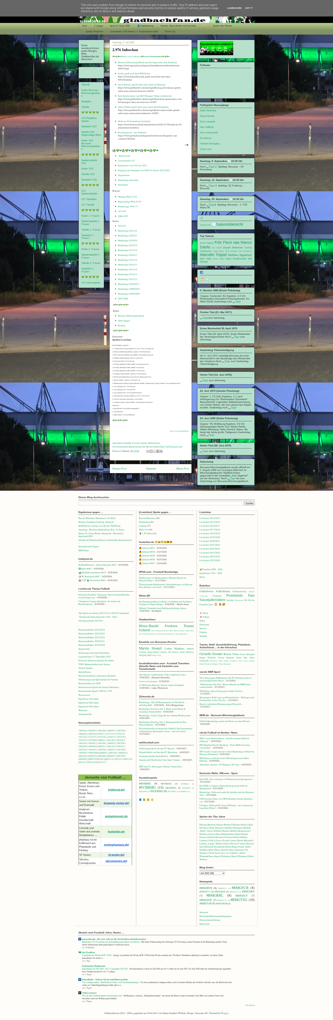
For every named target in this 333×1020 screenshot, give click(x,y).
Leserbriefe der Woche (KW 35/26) (97, 955)
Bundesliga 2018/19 (127, 245)
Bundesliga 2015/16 (127, 259)
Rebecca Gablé (155, 634)
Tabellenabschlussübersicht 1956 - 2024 (98, 616)
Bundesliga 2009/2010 (129, 288)
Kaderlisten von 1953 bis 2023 (132, 165)
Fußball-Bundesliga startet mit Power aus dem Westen (224, 721)
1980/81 (101, 740)
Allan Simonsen (236, 849)
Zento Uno (206, 149)
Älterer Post (182, 468)
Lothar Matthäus (175, 648)
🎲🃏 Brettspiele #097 (89, 576)
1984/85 (92, 743)
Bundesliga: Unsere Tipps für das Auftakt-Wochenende (164, 715)
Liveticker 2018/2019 (209, 533)
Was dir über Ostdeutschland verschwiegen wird (102, 995)
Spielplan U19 (89, 179)
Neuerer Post (119, 468)
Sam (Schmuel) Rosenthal (211, 846)
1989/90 (92, 746)
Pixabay (122, 325)
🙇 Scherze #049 (147, 555)
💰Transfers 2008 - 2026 (211, 569)
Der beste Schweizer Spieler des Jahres (96, 660)
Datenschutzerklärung (209, 919)
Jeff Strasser (173, 652)
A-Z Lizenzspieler (90, 282)
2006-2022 (123, 216)
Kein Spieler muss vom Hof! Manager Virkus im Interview (145, 95)
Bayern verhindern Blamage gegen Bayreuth (220, 704)
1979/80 (92, 740)
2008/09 (82, 759)
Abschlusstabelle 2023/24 (90, 620)
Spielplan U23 (89, 126)
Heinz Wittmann (239, 856)
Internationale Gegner (88, 546)
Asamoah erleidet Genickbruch (153, 756)
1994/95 (92, 749)
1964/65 (92, 730)
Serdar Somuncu (168, 634)
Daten (202, 576)
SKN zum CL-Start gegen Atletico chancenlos (160, 766)
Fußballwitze (206, 591)
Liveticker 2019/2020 (209, 537)
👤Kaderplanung (145, 25)
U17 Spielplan (89, 199)
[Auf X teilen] (154, 451)
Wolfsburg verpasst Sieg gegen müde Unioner (220, 690)
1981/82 (110, 740)
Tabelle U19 (87, 174)
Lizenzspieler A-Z (126, 160)
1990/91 (101, 746)
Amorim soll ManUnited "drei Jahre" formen (159, 759)
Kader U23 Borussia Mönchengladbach (90, 144)
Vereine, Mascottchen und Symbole (178, 25)
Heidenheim (144, 521)
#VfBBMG (183, 791)
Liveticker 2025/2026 (209, 560)
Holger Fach (156, 655)
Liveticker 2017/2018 (209, 529)
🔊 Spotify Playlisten (92, 31)
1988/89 (82, 746)
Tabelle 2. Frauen (91, 263)
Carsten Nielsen (245, 843)
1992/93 (120, 746)
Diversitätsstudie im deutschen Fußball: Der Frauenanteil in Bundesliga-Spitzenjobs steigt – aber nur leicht (165, 730)
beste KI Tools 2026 (120, 25)
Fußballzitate (223, 591)
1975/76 (101, 736)
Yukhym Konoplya (210, 143)
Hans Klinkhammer (225, 834)
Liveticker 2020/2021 (209, 541)
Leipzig (142, 525)
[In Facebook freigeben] (158, 451)
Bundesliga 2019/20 (127, 240)
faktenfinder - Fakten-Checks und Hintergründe (105, 979)
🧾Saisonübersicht (227, 224)
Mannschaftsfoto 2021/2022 (91, 637)
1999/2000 (93, 752)
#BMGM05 (248, 891)
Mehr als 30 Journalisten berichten (134, 121)
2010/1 (100, 759)
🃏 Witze (203, 613)
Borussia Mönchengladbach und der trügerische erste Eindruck (147, 62)
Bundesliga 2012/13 (127, 274)
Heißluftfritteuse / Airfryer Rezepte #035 (97, 564)
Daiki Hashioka (208, 110)
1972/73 (120, 733)
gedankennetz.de (116, 816)
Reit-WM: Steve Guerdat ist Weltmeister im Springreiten (225, 779)
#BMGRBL (214, 895)
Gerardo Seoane (210, 653)
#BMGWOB (221, 903)
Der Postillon (88, 952)
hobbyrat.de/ (116, 789)
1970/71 (101, 733)
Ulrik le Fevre (215, 840)
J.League (98, 25)
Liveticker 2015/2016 (209, 521)
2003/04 (82, 755)
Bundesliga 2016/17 (127, 255)
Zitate (210, 604)
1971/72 (110, 733)
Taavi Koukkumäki (236, 258)
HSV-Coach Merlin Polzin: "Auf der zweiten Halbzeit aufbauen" (224, 740)
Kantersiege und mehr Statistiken (93, 652)
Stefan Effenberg (187, 652)
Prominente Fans (240, 595)
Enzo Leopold (207, 121)
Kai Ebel (169, 630)
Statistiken (123, 184)
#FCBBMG (147, 787)
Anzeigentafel (85, 714)
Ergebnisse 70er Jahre (88, 698)
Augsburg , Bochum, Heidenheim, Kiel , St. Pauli (101, 529)
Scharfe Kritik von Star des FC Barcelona (158, 752)
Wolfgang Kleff (145, 655)
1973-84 (122, 211)
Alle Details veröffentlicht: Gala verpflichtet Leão (162, 674)
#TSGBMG (172, 791)
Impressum (204, 923)
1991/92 (110, 746)
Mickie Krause (179, 630)
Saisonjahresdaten (212, 599)
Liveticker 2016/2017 (209, 525)
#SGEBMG (156, 791)
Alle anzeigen (250, 1005)
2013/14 (129, 759)
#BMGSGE (205, 900)
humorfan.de (116, 831)
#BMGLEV (234, 892)
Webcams (82, 710)
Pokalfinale (216, 595)
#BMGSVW (222, 900)
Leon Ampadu (231, 251)
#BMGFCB (240, 887)
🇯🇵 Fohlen (204, 616)
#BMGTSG (238, 899)
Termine (203, 635)
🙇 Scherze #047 (147, 563)
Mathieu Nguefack (240, 255)
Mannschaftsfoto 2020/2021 (91, 641)
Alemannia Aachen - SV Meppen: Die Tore (219, 764)
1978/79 (82, 740)
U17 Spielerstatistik (89, 192)
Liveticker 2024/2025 (209, 556)
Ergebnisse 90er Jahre (88, 706)
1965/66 (101, 730)
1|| (105, 759)
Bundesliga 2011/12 (127, 279)
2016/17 (101, 762)
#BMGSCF (241, 895)
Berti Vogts (226, 853)
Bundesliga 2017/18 (127, 250)
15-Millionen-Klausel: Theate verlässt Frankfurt (161, 685)
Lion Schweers (245, 251)
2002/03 (122, 752)
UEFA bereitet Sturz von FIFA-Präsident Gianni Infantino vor (226, 800)
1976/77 (111, 736)
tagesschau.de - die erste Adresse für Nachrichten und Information (114, 939)
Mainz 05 (143, 529)
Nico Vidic (206, 258)
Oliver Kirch (244, 661)
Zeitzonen (204, 624)
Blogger (224, 1013)
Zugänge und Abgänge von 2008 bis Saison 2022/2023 (144, 170)
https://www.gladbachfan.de (179, 431)
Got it (249, 8)
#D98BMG (185, 784)
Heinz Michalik (245, 840)
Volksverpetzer (89, 992)
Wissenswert (84, 694)
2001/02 (113, 752)
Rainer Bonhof (224, 824)
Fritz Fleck (223, 242)
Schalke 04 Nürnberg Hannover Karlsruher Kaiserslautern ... (105, 541)
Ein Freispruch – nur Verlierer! (132, 132)
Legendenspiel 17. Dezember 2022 (94, 656)
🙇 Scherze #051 (147, 547)
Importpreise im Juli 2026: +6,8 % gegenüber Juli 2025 (105, 968)
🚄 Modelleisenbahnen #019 (92, 572)
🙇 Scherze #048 (147, 559)
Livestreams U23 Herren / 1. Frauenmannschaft (134, 31)
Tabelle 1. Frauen (91, 229)
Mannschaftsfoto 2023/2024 (91, 629)
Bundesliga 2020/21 (127, 235)
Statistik (85, 84)
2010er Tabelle (85, 668)
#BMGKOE (220, 891)
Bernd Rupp (231, 846)
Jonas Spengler (247, 654)
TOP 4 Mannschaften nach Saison (94, 664)
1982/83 (120, 740)
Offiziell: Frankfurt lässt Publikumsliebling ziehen (162, 608)
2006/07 (111, 755)
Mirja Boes (190, 630)
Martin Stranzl (150, 648)
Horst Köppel (242, 834)
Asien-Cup (170, 31)
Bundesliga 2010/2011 (129, 284)
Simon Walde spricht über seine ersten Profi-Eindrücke (143, 106)
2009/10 (92, 759)
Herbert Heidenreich (239, 830)
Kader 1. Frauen (90, 215)
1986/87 (111, 743)
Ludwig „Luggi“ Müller (210, 843)
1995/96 (101, 749)
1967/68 (121, 730)
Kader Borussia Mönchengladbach (90, 93)
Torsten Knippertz (226, 657)
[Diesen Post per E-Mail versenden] (148, 451)
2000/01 (103, 752)
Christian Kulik (231, 837)
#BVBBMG (166, 783)
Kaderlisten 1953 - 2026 (210, 573)
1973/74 (82, 736)
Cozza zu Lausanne (148, 681)
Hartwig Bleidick (207, 824)
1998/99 (82, 752)
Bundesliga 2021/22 (127, 230)
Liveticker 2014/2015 (209, 518)
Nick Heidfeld (144, 634)
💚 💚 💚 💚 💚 (90, 112)
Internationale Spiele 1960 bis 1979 (95, 690)
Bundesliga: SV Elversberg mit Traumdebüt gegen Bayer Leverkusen (111, 941)
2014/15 (83, 762)
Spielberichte (205, 225)
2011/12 (110, 759)
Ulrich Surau (214, 852)
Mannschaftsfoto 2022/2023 (91, 633)
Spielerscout (124, 155)
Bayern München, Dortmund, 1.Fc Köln (97, 518)
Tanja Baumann (225, 664)
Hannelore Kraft (216, 661)
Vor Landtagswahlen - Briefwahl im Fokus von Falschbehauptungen (110, 982)
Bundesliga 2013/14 (127, 269)
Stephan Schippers (212, 664)
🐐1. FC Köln (145, 533)
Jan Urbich (217, 248)
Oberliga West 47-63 (127, 196)
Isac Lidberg (207, 126)
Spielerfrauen (84, 671)
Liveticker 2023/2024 (209, 552)
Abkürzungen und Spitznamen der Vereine (98, 679)
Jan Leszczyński (209, 132)
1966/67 (111, 730)
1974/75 (92, 736)
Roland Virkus (231, 654)
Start (84, 25)
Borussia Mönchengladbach (131, 315)
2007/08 (121, 755)
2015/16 (92, 762)
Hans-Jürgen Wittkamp (219, 856)
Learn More (234, 8)
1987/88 (121, 743)
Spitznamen (239, 600)
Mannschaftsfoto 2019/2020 (91, 645)
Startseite (151, 468)
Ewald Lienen (229, 840)
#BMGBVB (205, 888)
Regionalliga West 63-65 (129, 201)
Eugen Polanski (207, 657)
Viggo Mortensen (180, 634)
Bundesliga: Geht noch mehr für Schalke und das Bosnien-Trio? (226, 793)
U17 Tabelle (87, 204)
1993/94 (82, 749)
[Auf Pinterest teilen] (161, 451)
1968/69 (82, 733)
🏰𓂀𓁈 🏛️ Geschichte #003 (92, 580)
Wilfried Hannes (221, 830)
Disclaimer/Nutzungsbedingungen (215, 916)
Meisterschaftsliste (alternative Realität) (97, 675)
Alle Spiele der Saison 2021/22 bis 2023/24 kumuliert (103, 613)
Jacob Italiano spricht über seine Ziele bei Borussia (142, 84)
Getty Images (124, 320)
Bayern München (147, 518)
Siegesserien (124, 175)
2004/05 (92, 755)
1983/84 (82, 743)
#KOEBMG (170, 787)
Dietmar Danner (240, 824)
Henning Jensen (206, 834)
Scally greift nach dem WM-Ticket (134, 73)
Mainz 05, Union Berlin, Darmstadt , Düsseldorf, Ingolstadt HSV (100, 535)
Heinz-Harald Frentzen (158, 625)
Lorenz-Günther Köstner (211, 837)
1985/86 (101, 743)
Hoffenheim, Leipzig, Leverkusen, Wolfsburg (99, 525)
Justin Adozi (218, 251)
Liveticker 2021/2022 (209, 544)
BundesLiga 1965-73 (128, 206)
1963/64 (82, 730)
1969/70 (92, 733)
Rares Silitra (218, 259)
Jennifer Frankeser (230, 661)
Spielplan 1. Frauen (87, 237)
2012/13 (119, 759)
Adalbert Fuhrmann (233, 827)
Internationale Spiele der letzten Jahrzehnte (98, 687)
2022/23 (122, 225)
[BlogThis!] (151, 451)
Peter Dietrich (216, 827)
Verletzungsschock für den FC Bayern (156, 748)
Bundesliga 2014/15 (127, 264)
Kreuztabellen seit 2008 (89, 683)
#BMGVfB (205, 903)
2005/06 (101, 755)
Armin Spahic (207, 243)
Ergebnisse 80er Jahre (88, 702)
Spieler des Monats (222, 25)
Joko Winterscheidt (158, 630)
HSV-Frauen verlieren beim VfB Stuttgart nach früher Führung (224, 759)
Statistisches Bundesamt (93, 965)
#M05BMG (186, 788)
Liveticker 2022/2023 (209, 548)
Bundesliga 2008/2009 (129, 293)
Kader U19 (87, 168)
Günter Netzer (230, 843)
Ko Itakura (205, 138)
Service (202, 628)
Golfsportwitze (239, 591)
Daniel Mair (241, 657)
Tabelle (85, 107)
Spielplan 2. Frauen (87, 270)
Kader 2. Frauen (90, 249)
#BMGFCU (204, 891)
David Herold (207, 116)
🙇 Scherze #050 (147, 551)
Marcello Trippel (213, 255)
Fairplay (203, 632)
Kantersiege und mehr (128, 180)
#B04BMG (145, 783)
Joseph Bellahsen (233, 247)
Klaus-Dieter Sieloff (218, 849)
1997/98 (121, 749)
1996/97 (111, 749)
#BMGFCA (222, 888)
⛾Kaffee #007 (85, 568)
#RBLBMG (143, 791)
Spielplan (86, 101)
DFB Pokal (83, 550)
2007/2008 (123, 298)
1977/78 (121, 736)
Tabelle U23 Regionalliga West (91, 133)
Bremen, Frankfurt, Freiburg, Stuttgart (96, 521)
